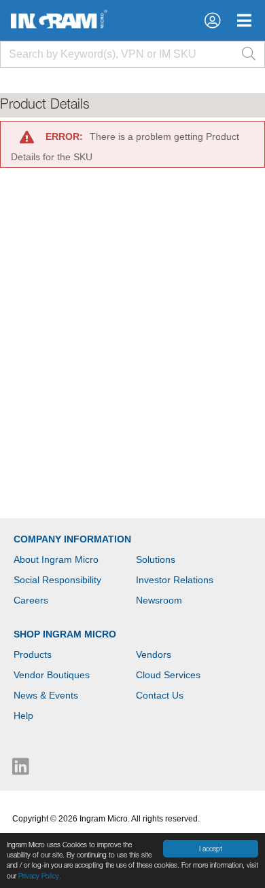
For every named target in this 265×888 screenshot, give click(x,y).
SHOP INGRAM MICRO (65, 634)
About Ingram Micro (56, 559)
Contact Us (159, 695)
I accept (210, 849)
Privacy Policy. (39, 876)
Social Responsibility (57, 579)
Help (23, 715)
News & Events (46, 695)
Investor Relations (174, 579)
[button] (212, 20)
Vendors (153, 654)
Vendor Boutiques (52, 674)
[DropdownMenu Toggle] (244, 20)
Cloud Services (168, 674)
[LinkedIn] (20, 769)
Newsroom (159, 600)
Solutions (155, 559)
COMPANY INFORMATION (72, 539)
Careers (31, 600)
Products (33, 654)
